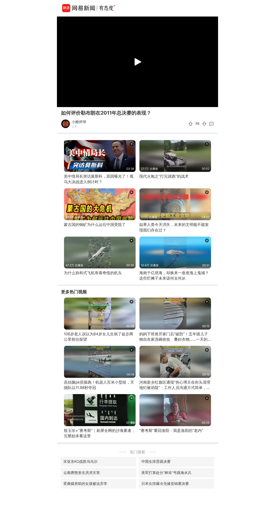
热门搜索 (137, 452)
